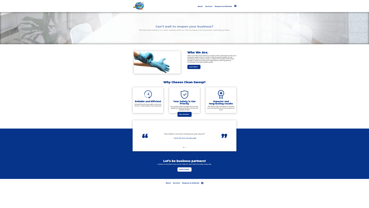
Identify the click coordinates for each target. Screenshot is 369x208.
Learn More (193, 67)
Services (208, 6)
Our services (184, 114)
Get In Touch (184, 169)
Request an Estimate (223, 6)
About (200, 6)
